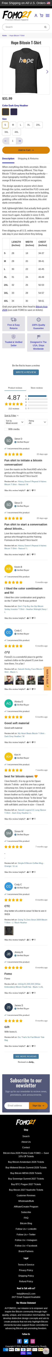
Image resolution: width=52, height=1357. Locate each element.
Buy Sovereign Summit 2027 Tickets (26, 1179)
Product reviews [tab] (15, 388)
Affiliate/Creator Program (26, 1206)
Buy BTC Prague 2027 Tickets (26, 1184)
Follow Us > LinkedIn (26, 1229)
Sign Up (36, 1105)
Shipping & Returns (28, 158)
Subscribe (26, 1212)
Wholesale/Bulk (26, 1201)
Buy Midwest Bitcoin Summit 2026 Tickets (26, 1167)
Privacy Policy (26, 1270)
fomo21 (25, 1346)
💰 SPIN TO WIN (47, 678)
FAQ (26, 1218)
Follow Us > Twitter (26, 1234)
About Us (26, 1142)
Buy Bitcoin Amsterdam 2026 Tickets (26, 1162)
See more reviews (26, 1056)
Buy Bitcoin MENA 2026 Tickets (26, 1173)
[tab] (10, 159)
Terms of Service (26, 1265)
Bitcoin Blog (26, 1223)
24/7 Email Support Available (26, 1297)
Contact (26, 1147)
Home (4, 36)
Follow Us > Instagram (26, 1240)
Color (15, 105)
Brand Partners (26, 1251)
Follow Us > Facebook (26, 1246)
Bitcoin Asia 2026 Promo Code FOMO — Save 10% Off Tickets (26, 1155)
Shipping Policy (26, 1276)
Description (8, 158)
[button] (36, 396)
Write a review (26, 372)
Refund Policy (26, 1281)
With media (13, 429)
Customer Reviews (26, 1195)
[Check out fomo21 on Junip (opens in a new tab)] (31, 1062)
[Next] (47, 72)
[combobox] (22, 27)
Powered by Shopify (38, 1346)
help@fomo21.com (26, 1294)
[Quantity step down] (5, 140)
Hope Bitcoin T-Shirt (16, 36)
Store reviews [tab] (37, 388)
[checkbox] (14, 429)
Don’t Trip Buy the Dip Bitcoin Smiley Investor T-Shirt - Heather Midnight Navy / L (25, 609)
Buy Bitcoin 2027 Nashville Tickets (26, 1190)
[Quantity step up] (19, 140)
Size (4, 119)
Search (26, 1136)
